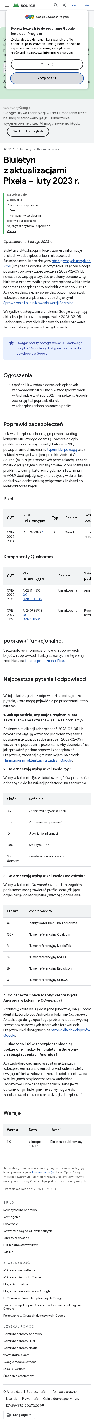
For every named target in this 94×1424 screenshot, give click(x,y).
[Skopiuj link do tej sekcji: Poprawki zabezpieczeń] (67, 424)
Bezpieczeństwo (48, 149)
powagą (70, 449)
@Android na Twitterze (19, 1270)
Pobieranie (10, 1224)
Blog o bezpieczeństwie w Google (26, 1291)
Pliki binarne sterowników (20, 1245)
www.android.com (16, 1355)
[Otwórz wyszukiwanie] (56, 5)
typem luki (55, 449)
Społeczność (36, 1391)
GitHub (8, 1252)
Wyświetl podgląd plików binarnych (27, 1231)
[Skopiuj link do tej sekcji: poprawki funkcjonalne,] (67, 641)
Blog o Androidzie (15, 1284)
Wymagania (11, 1217)
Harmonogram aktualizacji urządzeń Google (37, 760)
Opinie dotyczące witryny (61, 1398)
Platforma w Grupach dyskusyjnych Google (33, 1298)
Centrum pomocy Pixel (19, 1341)
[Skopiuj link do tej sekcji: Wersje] (25, 1113)
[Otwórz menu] (7, 5)
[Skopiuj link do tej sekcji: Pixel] (17, 499)
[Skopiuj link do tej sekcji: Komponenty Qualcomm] (57, 557)
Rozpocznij (47, 78)
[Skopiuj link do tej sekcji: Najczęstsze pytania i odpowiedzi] (7, 686)
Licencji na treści (43, 1172)
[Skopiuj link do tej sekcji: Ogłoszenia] (36, 375)
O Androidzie (12, 1391)
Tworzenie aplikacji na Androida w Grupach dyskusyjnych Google (43, 1306)
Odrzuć (47, 64)
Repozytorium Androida (20, 1210)
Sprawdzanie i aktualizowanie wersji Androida (38, 303)
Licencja (12, 1398)
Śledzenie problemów (18, 1376)
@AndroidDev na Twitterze (22, 1277)
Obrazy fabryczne (16, 1238)
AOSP (7, 149)
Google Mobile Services (19, 1362)
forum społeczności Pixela (45, 661)
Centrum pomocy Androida (22, 1334)
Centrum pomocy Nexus (20, 1348)
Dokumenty (24, 149)
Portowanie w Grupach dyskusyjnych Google (34, 1315)
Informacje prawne (63, 1391)
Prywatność (30, 1398)
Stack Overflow (14, 1369)
